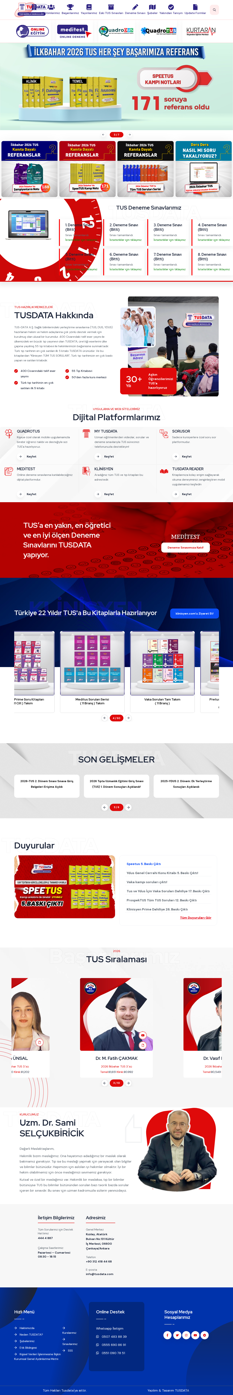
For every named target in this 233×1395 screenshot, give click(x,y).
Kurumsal (34, 13)
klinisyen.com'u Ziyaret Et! (195, 613)
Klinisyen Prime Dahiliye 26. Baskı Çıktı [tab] (157, 909)
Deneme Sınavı (135, 13)
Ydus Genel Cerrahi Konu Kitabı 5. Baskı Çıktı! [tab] (162, 873)
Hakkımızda (26, 1328)
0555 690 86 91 (113, 1345)
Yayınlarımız (89, 13)
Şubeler (152, 13)
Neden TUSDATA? (31, 1334)
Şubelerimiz (27, 1341)
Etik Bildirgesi (28, 1348)
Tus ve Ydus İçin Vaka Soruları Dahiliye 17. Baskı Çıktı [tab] (168, 891)
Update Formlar (195, 13)
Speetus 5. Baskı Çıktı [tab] (144, 864)
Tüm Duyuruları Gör (196, 918)
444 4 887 (45, 1238)
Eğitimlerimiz (51, 13)
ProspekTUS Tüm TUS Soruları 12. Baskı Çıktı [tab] (162, 900)
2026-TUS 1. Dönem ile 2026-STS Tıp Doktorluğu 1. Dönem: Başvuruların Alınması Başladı (186, 786)
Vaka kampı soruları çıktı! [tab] (147, 882)
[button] (102, 134)
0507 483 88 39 (114, 1336)
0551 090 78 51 (113, 1353)
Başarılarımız (70, 13)
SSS (70, 1350)
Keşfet (31, 456)
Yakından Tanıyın (171, 13)
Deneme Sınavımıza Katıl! (186, 547)
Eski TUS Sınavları (111, 13)
